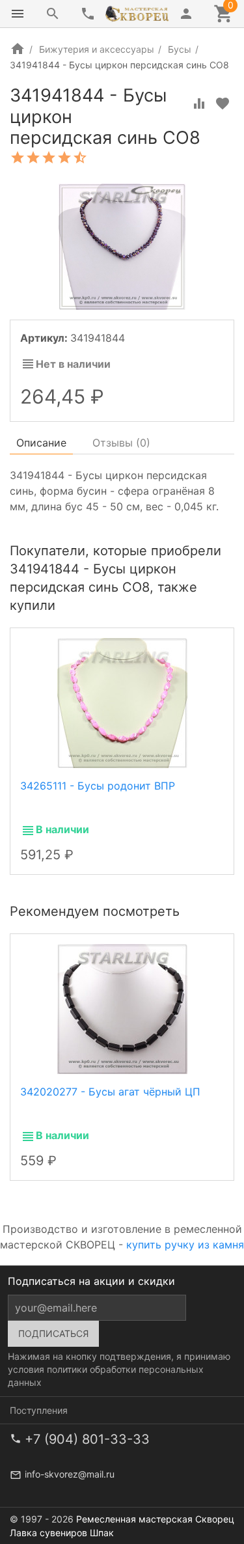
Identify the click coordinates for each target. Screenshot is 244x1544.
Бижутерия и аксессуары (96, 49)
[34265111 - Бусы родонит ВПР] (122, 701)
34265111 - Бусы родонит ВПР (97, 785)
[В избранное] (222, 103)
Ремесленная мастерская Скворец (155, 1518)
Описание (41, 442)
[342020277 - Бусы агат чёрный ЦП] (122, 1007)
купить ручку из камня (185, 1244)
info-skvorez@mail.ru (70, 1474)
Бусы (179, 49)
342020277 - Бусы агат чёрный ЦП (110, 1091)
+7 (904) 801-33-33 (87, 1439)
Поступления (39, 1410)
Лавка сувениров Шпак (62, 1532)
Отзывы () (121, 442)
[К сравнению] (199, 103)
